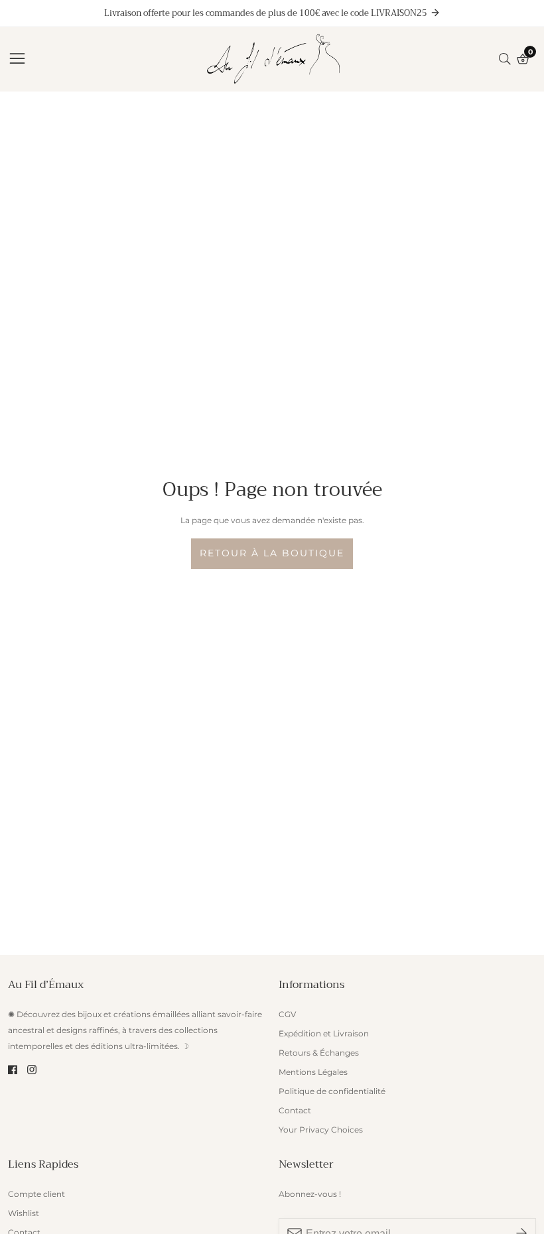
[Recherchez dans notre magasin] (507, 59)
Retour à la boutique (272, 553)
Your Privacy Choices (321, 1130)
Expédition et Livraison (324, 1033)
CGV (287, 1014)
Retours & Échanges (319, 1053)
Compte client (36, 1194)
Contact (295, 1110)
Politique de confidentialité (332, 1091)
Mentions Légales (313, 1072)
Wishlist (23, 1213)
